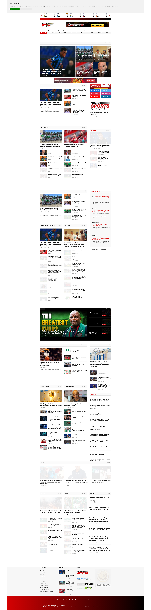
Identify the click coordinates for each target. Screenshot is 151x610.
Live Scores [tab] (103, 249)
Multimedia (97, 30)
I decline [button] (17, 8)
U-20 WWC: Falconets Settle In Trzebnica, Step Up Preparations (84, 57)
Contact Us (42, 572)
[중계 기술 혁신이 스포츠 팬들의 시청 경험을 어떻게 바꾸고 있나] (43, 520)
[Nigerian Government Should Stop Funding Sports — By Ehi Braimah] (67, 350)
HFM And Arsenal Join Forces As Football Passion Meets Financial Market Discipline (55, 440)
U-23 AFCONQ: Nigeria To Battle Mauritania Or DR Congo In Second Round (79, 216)
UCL (76, 32)
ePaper (53, 19)
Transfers (79, 30)
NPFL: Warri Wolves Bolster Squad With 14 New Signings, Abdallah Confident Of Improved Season (79, 270)
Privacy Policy (43, 581)
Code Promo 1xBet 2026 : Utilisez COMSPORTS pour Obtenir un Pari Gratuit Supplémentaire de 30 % (100, 428)
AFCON (71, 32)
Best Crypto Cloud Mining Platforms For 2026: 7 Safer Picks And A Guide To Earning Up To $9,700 (55, 418)
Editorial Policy (43, 583)
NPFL (65, 32)
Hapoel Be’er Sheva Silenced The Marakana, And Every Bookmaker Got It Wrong (79, 357)
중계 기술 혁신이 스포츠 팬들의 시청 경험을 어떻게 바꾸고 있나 (55, 519)
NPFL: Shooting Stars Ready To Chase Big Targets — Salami (78, 251)
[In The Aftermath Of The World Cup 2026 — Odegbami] (67, 540)
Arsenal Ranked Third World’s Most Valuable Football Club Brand (99, 441)
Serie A (92, 32)
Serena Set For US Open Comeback (77, 422)
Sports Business (94, 562)
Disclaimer (42, 580)
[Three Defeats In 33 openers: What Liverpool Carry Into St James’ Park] (67, 364)
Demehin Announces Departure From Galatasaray (99, 447)
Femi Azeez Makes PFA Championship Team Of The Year (55, 265)
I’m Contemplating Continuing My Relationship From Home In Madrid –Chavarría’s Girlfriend (104, 386)
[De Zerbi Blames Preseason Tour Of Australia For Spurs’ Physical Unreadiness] (43, 170)
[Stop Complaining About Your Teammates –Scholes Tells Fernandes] (43, 176)
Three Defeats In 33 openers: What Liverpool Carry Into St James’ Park (78, 364)
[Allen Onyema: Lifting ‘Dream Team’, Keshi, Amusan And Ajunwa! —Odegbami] (75, 503)
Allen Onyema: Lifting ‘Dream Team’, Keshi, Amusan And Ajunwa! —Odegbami (75, 512)
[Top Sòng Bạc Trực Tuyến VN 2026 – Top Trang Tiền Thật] (43, 544)
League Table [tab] (95, 249)
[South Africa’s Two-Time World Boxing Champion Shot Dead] (93, 379)
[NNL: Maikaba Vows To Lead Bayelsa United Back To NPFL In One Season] (67, 291)
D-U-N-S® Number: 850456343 (46, 591)
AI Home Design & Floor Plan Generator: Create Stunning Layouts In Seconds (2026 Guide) (55, 447)
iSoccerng (85, 562)
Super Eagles (52, 32)
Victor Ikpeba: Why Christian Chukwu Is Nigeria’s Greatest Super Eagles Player (62, 332)
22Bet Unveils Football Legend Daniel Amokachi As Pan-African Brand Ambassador (51, 482)
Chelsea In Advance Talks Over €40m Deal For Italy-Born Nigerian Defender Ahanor (53, 71)
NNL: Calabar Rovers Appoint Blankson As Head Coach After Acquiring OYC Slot (78, 258)
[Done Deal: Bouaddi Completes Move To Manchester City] (67, 158)
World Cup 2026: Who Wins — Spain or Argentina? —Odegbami (79, 545)
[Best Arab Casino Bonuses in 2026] (43, 550)
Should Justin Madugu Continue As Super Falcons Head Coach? (94, 321)
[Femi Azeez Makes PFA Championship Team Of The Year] (43, 266)
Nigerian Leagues (61, 30)
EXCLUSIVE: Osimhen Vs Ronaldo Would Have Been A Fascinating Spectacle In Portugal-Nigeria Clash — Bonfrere (100, 399)
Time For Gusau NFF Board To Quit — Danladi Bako (79, 371)
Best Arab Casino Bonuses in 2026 (55, 549)
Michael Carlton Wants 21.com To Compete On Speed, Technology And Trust (77, 482)
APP (57, 19)
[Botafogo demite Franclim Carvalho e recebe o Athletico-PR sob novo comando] (51, 503)
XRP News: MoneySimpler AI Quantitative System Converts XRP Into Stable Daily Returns (54, 434)
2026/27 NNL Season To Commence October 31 (77, 297)
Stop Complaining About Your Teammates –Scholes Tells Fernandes (54, 175)
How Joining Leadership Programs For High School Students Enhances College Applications (100, 519)
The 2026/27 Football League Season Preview (94, 311)
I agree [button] (11, 8)
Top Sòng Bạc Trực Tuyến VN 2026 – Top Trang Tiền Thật (55, 544)
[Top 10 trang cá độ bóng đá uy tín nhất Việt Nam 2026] (43, 526)
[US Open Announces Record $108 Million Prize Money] (67, 442)
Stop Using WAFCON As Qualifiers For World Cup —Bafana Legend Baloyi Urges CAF (99, 421)
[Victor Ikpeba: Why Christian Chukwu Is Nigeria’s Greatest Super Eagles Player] (63, 323)
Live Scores (43, 32)
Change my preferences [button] (26, 8)
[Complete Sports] (48, 25)
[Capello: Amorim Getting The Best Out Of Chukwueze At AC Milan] (67, 176)
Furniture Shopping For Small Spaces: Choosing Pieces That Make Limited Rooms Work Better (99, 548)
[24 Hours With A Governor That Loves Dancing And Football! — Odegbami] (67, 533)
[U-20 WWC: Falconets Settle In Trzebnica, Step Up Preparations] (84, 54)
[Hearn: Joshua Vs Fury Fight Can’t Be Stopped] (67, 417)
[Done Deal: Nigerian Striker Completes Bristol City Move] (43, 286)
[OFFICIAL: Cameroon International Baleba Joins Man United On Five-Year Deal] (93, 159)
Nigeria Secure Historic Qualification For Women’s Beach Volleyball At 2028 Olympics (79, 429)
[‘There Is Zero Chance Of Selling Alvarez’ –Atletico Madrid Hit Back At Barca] (67, 152)
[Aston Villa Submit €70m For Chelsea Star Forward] (93, 165)
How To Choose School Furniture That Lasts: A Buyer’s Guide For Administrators (99, 509)
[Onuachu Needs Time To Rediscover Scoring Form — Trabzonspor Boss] (43, 279)
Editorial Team (43, 578)
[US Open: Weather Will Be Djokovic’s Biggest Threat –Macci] (67, 411)
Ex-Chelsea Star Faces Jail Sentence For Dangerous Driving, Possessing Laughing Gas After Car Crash (100, 364)
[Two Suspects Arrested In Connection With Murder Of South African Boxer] (93, 372)
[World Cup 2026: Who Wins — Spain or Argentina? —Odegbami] (67, 546)
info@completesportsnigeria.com (83, 578)
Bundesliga (100, 32)
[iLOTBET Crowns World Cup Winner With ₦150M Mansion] (103, 472)
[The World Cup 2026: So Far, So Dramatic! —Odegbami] (67, 552)
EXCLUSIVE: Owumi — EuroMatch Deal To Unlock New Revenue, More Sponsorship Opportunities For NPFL (102, 56)
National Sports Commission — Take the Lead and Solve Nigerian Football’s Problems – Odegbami (79, 520)
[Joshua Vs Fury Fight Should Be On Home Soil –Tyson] (75, 396)
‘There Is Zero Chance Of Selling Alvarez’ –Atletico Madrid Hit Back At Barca (79, 151)
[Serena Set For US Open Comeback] (67, 423)
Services (48, 19)
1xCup (60, 32)
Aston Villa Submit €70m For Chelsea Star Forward (104, 165)
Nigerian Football (51, 30)
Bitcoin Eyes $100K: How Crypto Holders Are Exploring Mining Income (51, 404)
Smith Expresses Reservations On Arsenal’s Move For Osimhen (98, 453)
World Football (71, 30)
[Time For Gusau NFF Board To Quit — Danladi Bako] (67, 372)
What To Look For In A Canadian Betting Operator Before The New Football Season (55, 537)
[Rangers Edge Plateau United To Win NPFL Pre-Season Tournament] (67, 284)
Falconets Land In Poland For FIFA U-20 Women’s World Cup (79, 163)
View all (107, 43)
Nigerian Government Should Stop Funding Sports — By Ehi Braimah (78, 350)
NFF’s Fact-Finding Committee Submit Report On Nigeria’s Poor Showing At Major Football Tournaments (79, 110)
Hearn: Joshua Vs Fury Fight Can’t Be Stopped (79, 417)
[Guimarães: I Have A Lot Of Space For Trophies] (67, 170)
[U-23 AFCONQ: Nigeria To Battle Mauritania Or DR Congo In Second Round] (67, 217)
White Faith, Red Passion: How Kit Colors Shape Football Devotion (99, 529)
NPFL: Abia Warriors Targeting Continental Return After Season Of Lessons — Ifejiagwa (79, 277)
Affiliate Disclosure (44, 587)
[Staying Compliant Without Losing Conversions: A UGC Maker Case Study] (43, 411)
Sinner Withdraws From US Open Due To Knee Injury (79, 435)
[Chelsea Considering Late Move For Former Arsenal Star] (100, 138)
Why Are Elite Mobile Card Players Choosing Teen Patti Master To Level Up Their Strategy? (99, 538)
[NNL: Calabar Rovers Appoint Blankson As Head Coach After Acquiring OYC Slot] (67, 258)
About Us (42, 570)
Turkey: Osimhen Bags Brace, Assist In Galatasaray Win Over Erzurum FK (99, 435)
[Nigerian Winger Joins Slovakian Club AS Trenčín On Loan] (67, 97)
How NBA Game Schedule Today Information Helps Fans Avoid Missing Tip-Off (50, 364)
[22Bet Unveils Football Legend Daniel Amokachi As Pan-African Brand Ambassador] (52, 472)
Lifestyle (78, 562)
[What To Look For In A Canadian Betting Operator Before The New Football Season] (43, 538)
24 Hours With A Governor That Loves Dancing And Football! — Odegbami (78, 533)
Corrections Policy (44, 585)
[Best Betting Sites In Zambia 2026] (43, 532)
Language (104, 30)
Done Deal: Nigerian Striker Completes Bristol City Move (54, 285)
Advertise (42, 574)
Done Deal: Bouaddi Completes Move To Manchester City (79, 157)
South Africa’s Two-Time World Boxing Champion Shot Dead (104, 378)
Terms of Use (43, 576)
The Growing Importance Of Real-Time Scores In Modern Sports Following (99, 499)
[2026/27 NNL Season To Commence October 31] (67, 298)
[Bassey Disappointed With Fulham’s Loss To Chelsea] (43, 299)
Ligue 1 (107, 32)
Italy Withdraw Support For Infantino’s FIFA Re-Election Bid (101, 72)
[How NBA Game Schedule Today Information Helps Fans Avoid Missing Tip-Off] (51, 354)
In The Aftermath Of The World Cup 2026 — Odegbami (78, 539)
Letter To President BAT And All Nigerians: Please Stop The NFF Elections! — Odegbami (78, 526)
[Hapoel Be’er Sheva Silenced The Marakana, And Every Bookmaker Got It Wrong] (67, 357)
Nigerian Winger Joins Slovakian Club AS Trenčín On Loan (79, 96)
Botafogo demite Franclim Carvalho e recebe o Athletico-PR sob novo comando (51, 512)
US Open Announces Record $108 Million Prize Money (79, 441)
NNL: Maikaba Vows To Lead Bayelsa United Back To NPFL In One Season (78, 290)
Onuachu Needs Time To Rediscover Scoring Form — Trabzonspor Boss (53, 279)
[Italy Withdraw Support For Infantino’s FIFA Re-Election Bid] (102, 69)
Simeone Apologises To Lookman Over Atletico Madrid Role (99, 414)
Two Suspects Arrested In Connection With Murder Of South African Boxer (104, 372)
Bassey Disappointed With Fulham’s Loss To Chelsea (53, 298)
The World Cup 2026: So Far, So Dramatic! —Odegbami (78, 551)
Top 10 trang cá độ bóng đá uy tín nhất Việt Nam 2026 (55, 525)
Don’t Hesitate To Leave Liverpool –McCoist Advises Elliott (83, 72)
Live (92, 30)
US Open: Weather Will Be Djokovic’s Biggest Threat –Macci (79, 411)
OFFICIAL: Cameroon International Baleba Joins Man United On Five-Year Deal (104, 158)
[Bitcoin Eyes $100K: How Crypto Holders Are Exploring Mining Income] (51, 396)
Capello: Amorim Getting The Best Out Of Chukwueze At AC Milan (78, 175)
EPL (81, 32)
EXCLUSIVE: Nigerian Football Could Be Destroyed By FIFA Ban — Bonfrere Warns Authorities (100, 407)
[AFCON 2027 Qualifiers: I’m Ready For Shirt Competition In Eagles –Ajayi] (67, 103)
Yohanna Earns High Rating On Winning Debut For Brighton (100, 460)
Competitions (85, 30)
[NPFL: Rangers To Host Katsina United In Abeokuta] (67, 265)
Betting (43, 19)
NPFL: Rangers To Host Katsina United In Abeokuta (78, 264)
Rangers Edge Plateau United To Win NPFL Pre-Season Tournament (79, 284)
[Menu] (41, 30)
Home (44, 30)
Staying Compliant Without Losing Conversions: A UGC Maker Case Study (55, 411)
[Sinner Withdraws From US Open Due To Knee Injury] (67, 436)
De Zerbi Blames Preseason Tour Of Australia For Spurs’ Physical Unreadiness (55, 169)
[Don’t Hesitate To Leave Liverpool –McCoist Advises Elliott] (84, 69)
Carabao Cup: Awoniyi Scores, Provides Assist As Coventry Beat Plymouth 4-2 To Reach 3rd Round (55, 272)
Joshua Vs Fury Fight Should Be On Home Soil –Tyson (74, 404)
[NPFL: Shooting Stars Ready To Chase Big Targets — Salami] (67, 252)
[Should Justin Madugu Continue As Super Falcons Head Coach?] (106, 322)
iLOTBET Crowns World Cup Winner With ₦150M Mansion (102, 481)
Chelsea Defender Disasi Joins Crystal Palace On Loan (104, 152)
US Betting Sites (104, 562)
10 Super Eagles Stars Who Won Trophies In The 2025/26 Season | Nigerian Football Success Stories (94, 331)
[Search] (108, 19)
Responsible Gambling (44, 589)
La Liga (86, 32)
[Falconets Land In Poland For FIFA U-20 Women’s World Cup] (67, 164)
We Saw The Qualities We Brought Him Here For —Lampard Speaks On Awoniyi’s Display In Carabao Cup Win (55, 258)
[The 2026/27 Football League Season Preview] (106, 313)
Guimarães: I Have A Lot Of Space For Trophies (79, 169)
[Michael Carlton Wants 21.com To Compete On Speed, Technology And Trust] (77, 472)
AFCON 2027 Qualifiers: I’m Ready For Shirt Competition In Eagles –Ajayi (79, 103)
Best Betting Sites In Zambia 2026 (55, 530)
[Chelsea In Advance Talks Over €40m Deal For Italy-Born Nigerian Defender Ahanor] (57, 61)
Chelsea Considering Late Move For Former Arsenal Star (100, 146)
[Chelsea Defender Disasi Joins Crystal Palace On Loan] (93, 153)
